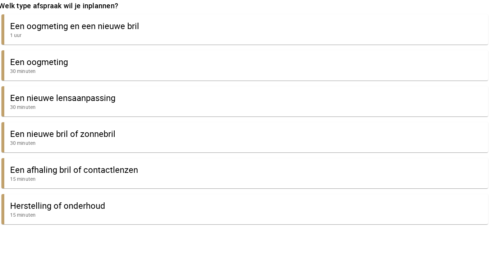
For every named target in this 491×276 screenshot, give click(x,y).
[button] (244, 29)
